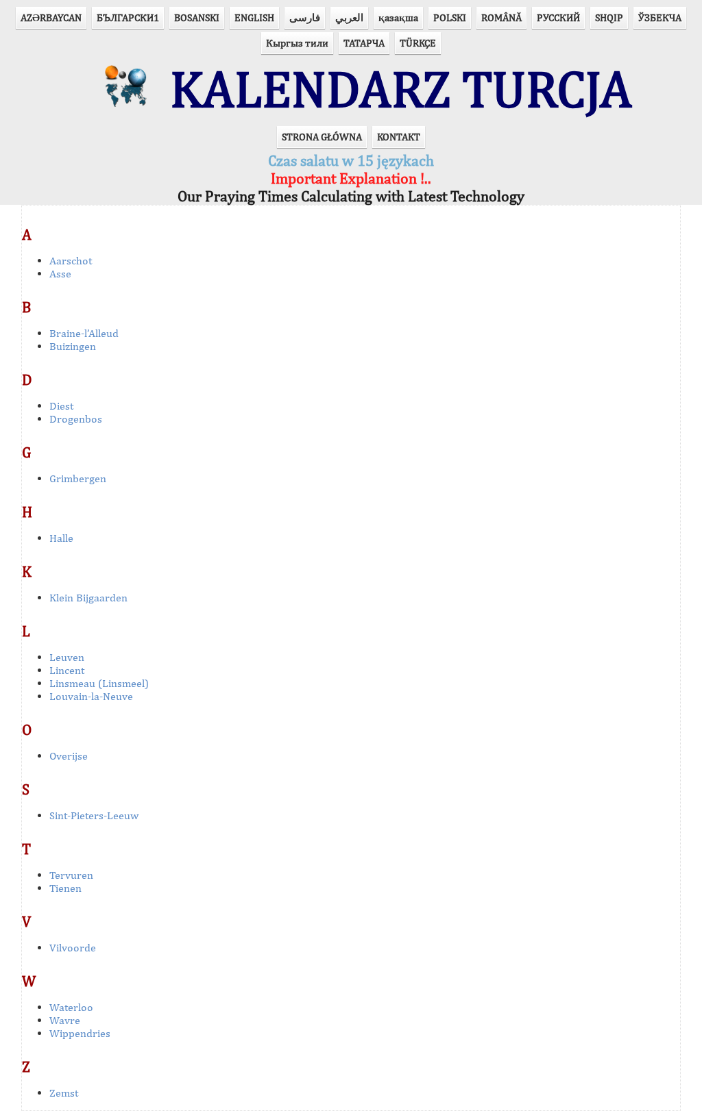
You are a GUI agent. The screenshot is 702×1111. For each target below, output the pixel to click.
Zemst (63, 1092)
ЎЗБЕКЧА (659, 17)
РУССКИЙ (558, 17)
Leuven (66, 657)
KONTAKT (398, 136)
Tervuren (71, 875)
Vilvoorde (72, 947)
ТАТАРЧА (364, 43)
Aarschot (70, 260)
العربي (349, 17)
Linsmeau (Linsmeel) (99, 683)
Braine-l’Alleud (84, 333)
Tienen (65, 888)
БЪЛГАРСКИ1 (128, 17)
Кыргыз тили (297, 43)
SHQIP (609, 17)
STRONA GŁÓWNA (322, 136)
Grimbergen (77, 478)
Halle (61, 538)
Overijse (68, 755)
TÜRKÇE (418, 43)
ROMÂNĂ (501, 17)
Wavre (64, 1020)
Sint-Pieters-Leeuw (93, 815)
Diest (61, 405)
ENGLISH (254, 17)
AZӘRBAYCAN (51, 17)
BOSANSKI (196, 17)
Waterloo (71, 1007)
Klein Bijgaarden (88, 597)
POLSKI (449, 17)
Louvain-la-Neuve (91, 696)
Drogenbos (75, 418)
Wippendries (79, 1033)
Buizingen (72, 346)
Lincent (66, 670)
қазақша (398, 17)
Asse (60, 273)
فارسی (304, 17)
